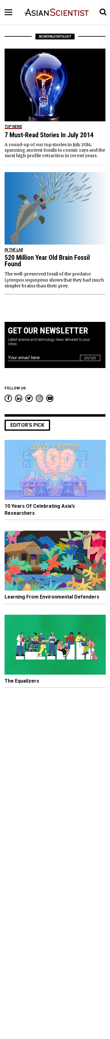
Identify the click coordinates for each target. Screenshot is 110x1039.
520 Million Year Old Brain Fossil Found (47, 261)
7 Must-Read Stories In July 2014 (49, 135)
